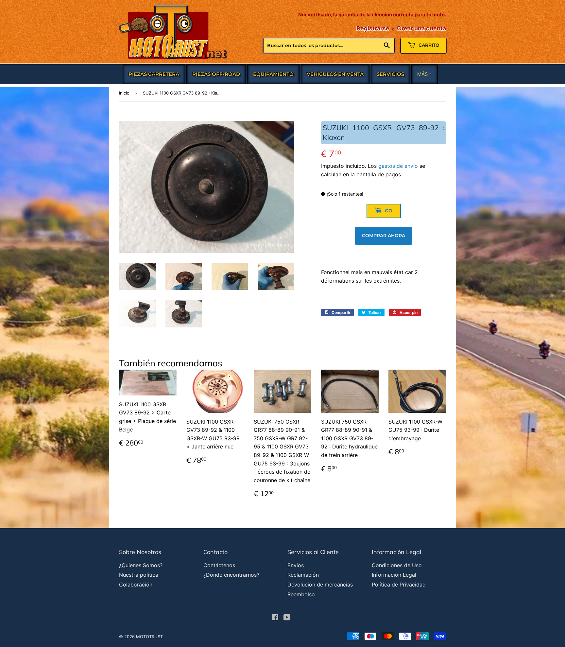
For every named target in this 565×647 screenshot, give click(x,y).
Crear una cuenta (421, 28)
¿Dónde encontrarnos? (231, 574)
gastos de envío (398, 166)
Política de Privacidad (399, 584)
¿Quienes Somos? (141, 565)
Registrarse (372, 28)
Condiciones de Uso (397, 565)
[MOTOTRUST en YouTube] (286, 618)
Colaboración (135, 584)
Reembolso (301, 594)
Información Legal (394, 574)
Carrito (428, 45)
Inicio (124, 93)
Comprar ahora (383, 235)
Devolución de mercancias (320, 584)
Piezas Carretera (153, 74)
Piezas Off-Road (216, 74)
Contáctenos (219, 565)
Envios (295, 565)
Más (422, 74)
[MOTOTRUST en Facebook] (275, 618)
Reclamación (303, 574)
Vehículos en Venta (335, 74)
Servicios (390, 74)
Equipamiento (273, 74)
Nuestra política (138, 574)
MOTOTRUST (149, 636)
